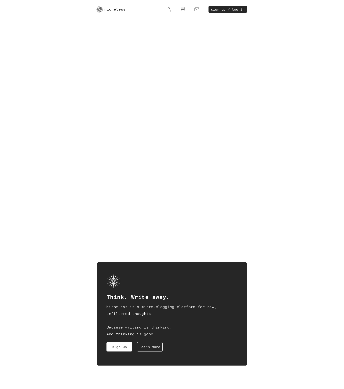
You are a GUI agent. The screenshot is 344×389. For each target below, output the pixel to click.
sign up (119, 347)
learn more (149, 347)
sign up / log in (228, 9)
